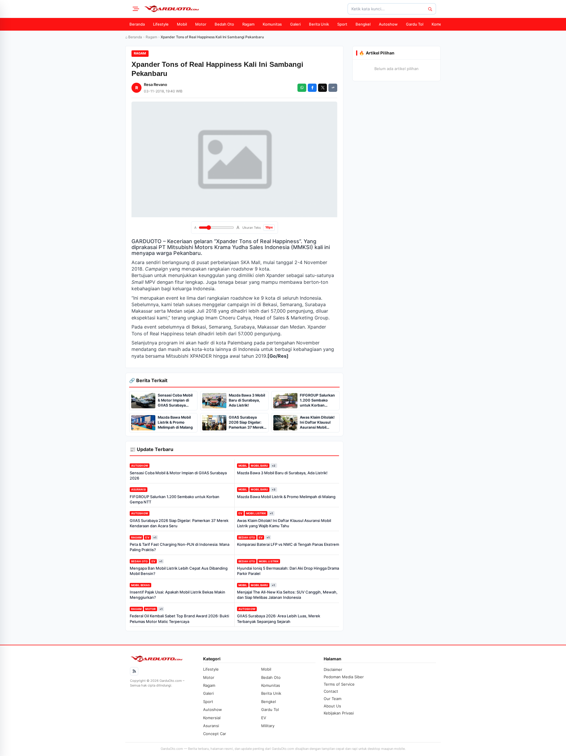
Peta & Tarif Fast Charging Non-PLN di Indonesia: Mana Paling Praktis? (179, 547)
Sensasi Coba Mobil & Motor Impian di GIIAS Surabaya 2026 (178, 475)
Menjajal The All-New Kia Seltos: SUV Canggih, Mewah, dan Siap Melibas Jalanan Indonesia (287, 595)
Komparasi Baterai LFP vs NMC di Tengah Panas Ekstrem (288, 544)
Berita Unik (319, 24)
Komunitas (272, 24)
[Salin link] (332, 88)
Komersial (440, 24)
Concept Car (214, 733)
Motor (200, 24)
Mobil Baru (259, 465)
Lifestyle (161, 24)
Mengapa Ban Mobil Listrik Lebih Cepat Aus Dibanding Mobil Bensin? (179, 571)
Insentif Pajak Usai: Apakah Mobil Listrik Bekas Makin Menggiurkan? (177, 595)
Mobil (182, 24)
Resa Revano (155, 84)
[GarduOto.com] (172, 8)
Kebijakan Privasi (339, 713)
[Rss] (134, 671)
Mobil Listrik (256, 513)
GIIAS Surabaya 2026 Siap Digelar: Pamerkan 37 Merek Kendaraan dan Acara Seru (179, 523)
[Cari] (430, 9)
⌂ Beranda (133, 37)
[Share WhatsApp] (301, 88)
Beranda (137, 24)
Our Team (332, 698)
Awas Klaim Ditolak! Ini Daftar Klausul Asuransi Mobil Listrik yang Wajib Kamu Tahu (284, 523)
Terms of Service (339, 684)
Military (267, 725)
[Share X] (322, 88)
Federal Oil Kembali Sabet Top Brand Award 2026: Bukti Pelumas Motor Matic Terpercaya (179, 619)
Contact (331, 691)
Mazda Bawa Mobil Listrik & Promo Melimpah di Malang (286, 496)
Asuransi (138, 489)
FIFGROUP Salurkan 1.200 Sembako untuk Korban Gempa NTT (174, 499)
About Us (332, 706)
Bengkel (363, 24)
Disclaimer (333, 669)
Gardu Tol (414, 24)
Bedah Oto (224, 24)
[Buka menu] (135, 9)
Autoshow (388, 24)
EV (240, 513)
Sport (342, 24)
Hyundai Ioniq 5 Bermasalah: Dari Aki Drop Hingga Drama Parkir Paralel (288, 571)
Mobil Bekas (140, 585)
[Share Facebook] (312, 88)
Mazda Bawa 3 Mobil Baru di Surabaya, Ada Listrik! (282, 472)
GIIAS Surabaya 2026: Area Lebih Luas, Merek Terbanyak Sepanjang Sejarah (278, 619)
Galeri (295, 24)
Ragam (248, 24)
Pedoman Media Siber (344, 676)
